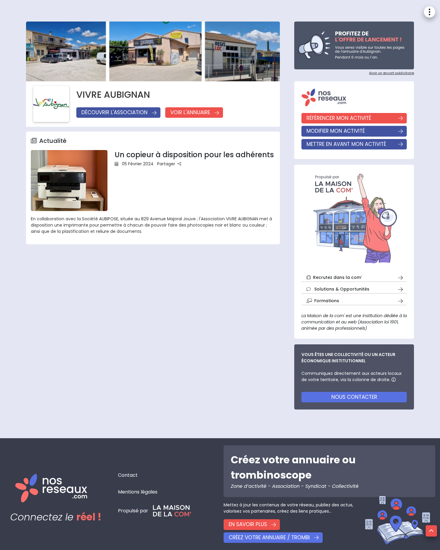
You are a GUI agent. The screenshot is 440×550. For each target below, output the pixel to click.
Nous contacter (354, 397)
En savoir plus (248, 524)
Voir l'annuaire (190, 112)
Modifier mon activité (336, 131)
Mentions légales (137, 491)
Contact (128, 475)
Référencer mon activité (339, 118)
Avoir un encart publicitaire (391, 73)
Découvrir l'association (114, 112)
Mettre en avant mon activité (346, 144)
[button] (431, 531)
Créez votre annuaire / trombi (269, 537)
